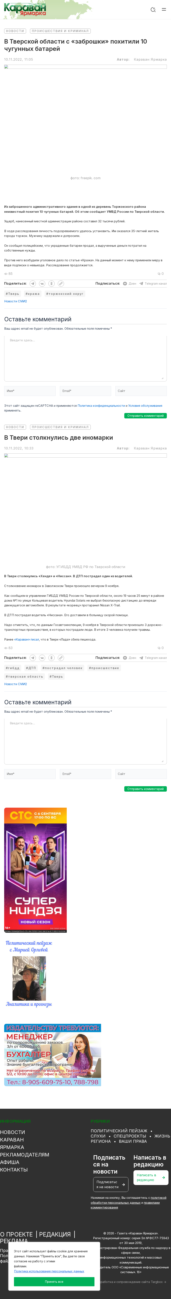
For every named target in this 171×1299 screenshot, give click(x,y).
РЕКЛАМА (14, 1241)
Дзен (132, 283)
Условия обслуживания (145, 406)
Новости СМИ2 (15, 301)
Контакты (14, 1170)
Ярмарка (12, 1147)
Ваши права (133, 1141)
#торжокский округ (65, 293)
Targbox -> (158, 1282)
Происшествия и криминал (60, 31)
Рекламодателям (24, 1155)
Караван (12, 1140)
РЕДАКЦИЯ (55, 1234)
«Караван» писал (26, 639)
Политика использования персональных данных (49, 1271)
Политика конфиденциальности (101, 406)
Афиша (9, 1162)
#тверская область (24, 676)
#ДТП (31, 668)
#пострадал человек (63, 668)
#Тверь (12, 293)
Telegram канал (156, 283)
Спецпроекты (130, 1136)
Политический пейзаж (119, 1130)
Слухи (98, 1136)
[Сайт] (141, 392)
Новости (15, 31)
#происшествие (104, 668)
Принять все (54, 1281)
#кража (33, 293)
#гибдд (13, 668)
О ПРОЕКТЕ (16, 1234)
